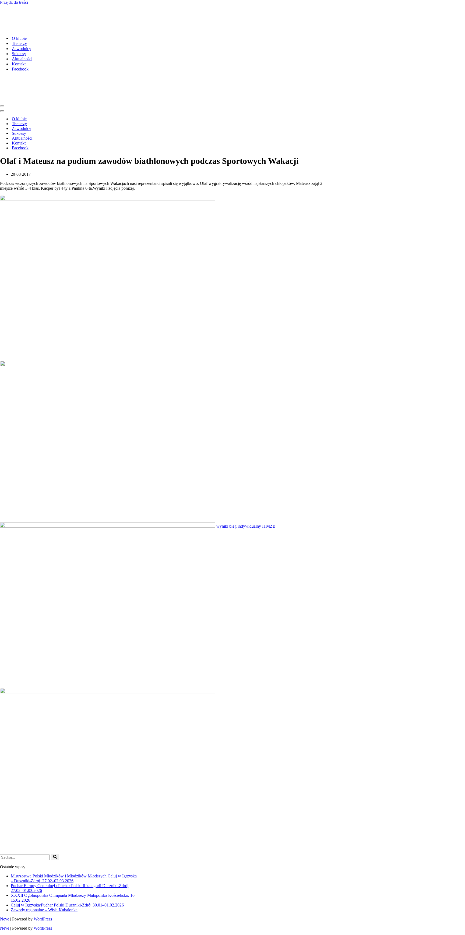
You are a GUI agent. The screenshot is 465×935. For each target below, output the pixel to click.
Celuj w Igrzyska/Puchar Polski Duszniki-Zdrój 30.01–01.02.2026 (67, 905)
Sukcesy (19, 53)
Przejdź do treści (14, 2)
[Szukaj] (55, 857)
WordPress (43, 919)
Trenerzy (19, 43)
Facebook (20, 69)
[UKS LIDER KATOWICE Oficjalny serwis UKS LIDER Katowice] (41, 29)
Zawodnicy (21, 48)
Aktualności (22, 59)
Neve (4, 919)
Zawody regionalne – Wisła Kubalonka (44, 910)
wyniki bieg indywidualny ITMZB (246, 526)
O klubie (19, 38)
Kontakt (19, 64)
